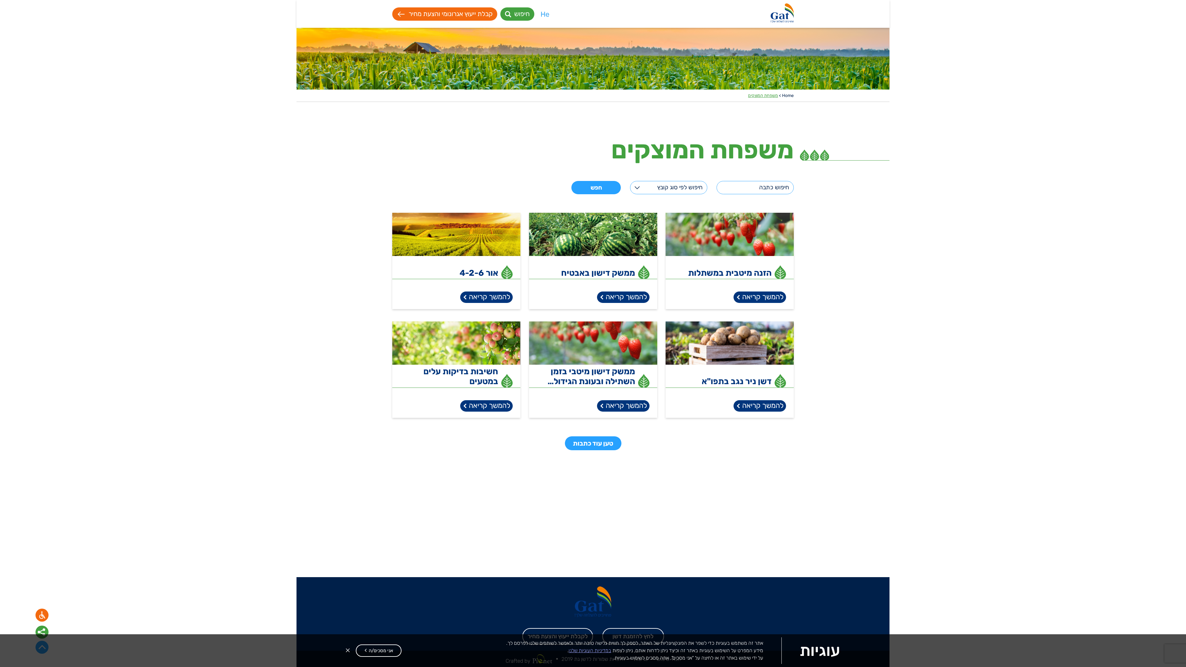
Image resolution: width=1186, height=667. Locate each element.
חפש (596, 187)
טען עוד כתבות (593, 443)
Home (788, 96)
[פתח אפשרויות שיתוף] (42, 632)
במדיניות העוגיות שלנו (590, 650)
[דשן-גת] (782, 14)
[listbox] (668, 187)
